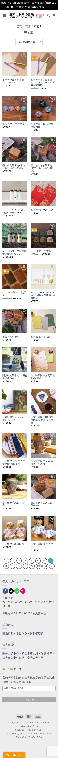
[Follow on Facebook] (5, 591)
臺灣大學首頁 (35, 657)
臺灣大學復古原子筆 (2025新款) (13, 81)
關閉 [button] (49, 7)
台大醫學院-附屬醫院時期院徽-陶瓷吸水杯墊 (42, 420)
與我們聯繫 (37, 633)
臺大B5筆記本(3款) (41, 337)
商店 (28, 26)
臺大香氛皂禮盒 (10, 337)
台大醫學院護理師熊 (13, 544)
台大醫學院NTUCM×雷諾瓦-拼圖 (13, 418)
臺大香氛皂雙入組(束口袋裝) (42, 504)
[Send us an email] (11, 591)
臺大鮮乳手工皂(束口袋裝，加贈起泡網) (13, 167)
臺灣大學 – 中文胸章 (13, 124)
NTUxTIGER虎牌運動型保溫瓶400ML (14, 252)
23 (38, 566)
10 (18, 566)
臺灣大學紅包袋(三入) (42, 210)
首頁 (19, 26)
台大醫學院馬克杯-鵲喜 (13, 504)
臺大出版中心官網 (13, 657)
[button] (4, 15)
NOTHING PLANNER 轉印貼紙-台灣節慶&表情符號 (43, 295)
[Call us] (17, 591)
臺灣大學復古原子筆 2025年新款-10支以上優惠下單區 (43, 83)
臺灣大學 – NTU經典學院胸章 (42, 125)
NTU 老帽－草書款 (41, 251)
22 (31, 566)
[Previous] (6, 560)
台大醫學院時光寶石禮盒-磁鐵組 (43, 377)
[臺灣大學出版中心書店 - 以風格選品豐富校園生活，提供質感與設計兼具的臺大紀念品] (27, 15)
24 (45, 566)
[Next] (52, 566)
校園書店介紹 (30, 653)
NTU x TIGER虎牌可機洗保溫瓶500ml (14, 211)
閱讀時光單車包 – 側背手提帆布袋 (14, 377)
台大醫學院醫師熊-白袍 (42, 545)
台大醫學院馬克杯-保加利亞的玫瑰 (42, 462)
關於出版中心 (10, 653)
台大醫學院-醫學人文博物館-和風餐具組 (13, 462)
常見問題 (21, 633)
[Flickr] (22, 591)
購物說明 (7, 633)
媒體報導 (46, 653)
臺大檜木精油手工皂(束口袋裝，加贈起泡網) (42, 168)
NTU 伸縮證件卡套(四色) (14, 294)
